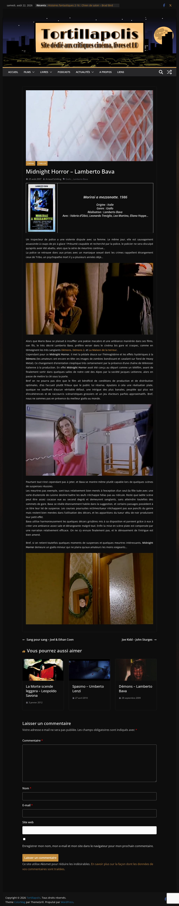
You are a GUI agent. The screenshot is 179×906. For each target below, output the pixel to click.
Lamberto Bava (80, 179)
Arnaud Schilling (53, 179)
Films (27, 72)
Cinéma (30, 163)
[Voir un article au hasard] (169, 72)
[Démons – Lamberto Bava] (136, 661)
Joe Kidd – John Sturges (137, 639)
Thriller (42, 163)
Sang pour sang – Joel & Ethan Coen (50, 639)
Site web (28, 822)
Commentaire (32, 740)
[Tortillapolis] (89, 20)
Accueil (13, 72)
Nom (26, 788)
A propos (105, 72)
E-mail (27, 805)
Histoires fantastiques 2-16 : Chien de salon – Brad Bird (80, 5)
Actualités (83, 72)
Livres (44, 72)
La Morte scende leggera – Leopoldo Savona (41, 691)
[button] (33, 72)
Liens (120, 72)
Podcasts (64, 72)
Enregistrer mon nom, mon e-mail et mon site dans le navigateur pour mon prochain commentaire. (87, 846)
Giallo (68, 179)
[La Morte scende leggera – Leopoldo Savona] (43, 661)
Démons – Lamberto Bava (135, 688)
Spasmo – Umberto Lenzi (88, 688)
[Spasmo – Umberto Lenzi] (89, 661)
